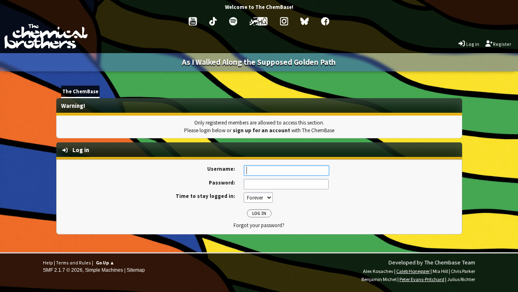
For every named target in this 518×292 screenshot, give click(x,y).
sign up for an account (261, 130)
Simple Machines (104, 270)
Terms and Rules (73, 263)
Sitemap (136, 270)
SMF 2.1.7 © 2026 (63, 270)
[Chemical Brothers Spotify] (233, 21)
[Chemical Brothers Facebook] (325, 21)
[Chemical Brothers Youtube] (193, 21)
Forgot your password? (259, 225)
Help (48, 263)
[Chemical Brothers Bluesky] (304, 21)
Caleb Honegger (413, 271)
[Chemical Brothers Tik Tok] (213, 21)
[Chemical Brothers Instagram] (284, 21)
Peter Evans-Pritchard (421, 279)
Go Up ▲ (105, 263)
